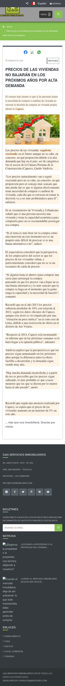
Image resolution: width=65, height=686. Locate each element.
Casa (7, 641)
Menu (44, 14)
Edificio (9, 646)
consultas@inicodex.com (32, 681)
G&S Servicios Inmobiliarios (18, 673)
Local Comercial (14, 651)
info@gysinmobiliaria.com (17, 483)
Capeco (19, 109)
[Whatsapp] (39, 52)
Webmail (57, 4)
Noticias (53, 61)
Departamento (13, 636)
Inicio (9, 27)
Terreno (9, 656)
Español (41, 3)
